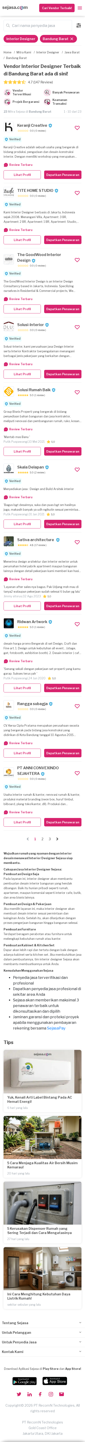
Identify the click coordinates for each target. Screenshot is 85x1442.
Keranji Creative (32, 125)
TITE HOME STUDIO (35, 190)
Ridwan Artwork (32, 622)
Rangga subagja (32, 704)
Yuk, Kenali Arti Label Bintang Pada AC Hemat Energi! (39, 1099)
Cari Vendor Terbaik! (57, 8)
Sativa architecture (36, 540)
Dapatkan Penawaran (62, 175)
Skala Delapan (30, 467)
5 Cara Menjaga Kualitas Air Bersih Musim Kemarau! (42, 1165)
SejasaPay (56, 1028)
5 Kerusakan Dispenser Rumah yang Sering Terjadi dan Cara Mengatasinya (39, 1230)
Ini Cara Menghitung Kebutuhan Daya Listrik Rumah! (38, 1296)
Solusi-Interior (30, 325)
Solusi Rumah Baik (34, 390)
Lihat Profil (22, 175)
